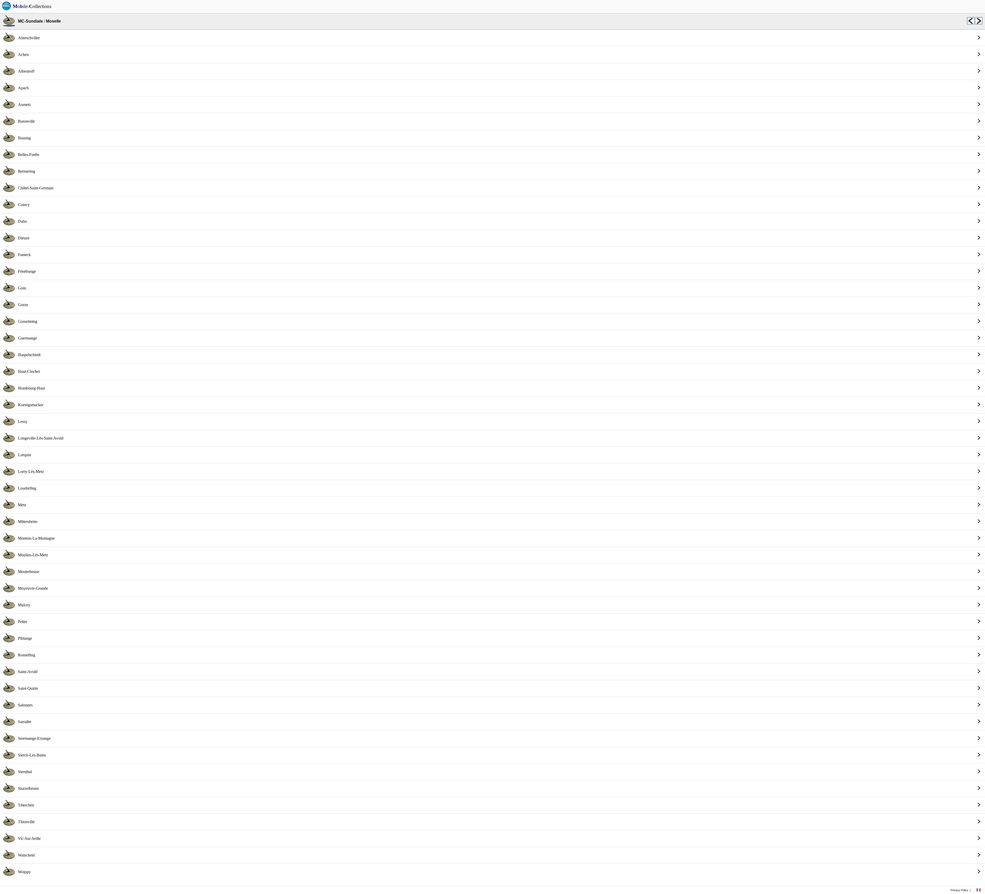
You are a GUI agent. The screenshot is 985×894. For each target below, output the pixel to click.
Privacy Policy (959, 890)
